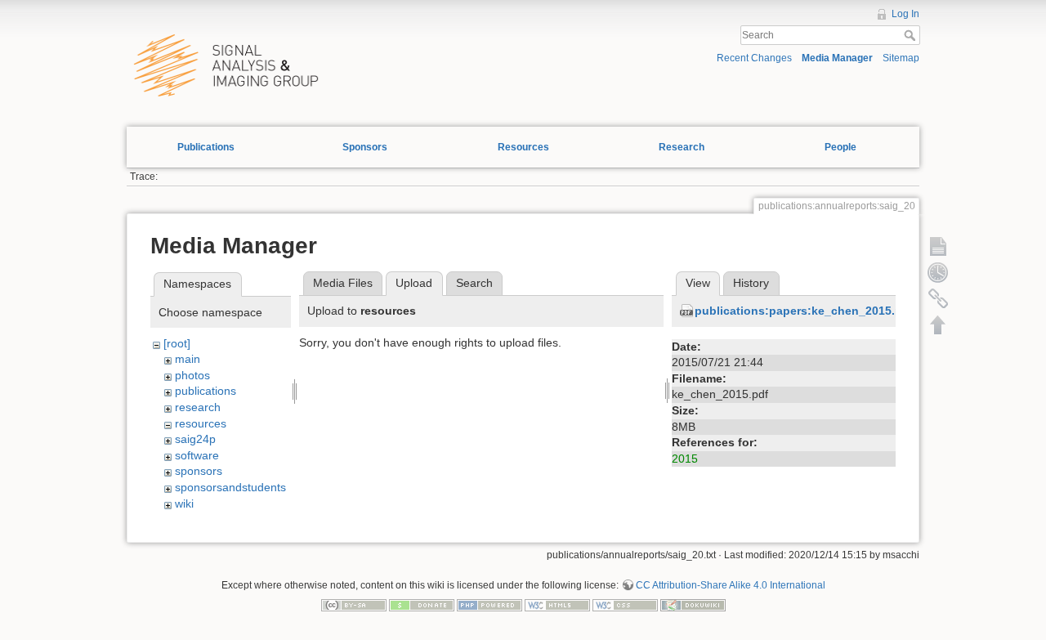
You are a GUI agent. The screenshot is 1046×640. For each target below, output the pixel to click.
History (751, 282)
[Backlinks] (938, 298)
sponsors (198, 470)
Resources (523, 147)
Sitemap (901, 58)
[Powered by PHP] (489, 604)
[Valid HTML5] (557, 604)
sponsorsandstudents (230, 487)
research (198, 407)
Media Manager (837, 58)
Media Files (343, 282)
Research (681, 147)
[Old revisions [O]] (938, 272)
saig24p (195, 438)
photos (192, 375)
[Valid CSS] (625, 604)
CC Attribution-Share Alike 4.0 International (730, 585)
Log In (905, 14)
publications (205, 390)
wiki (184, 503)
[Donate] (421, 604)
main (187, 358)
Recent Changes (754, 58)
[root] (176, 343)
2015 (685, 458)
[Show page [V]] (938, 246)
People (840, 147)
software (197, 455)
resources (200, 423)
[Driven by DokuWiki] (693, 604)
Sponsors (364, 147)
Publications (206, 147)
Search (911, 35)
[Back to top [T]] (938, 324)
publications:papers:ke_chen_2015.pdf (804, 310)
